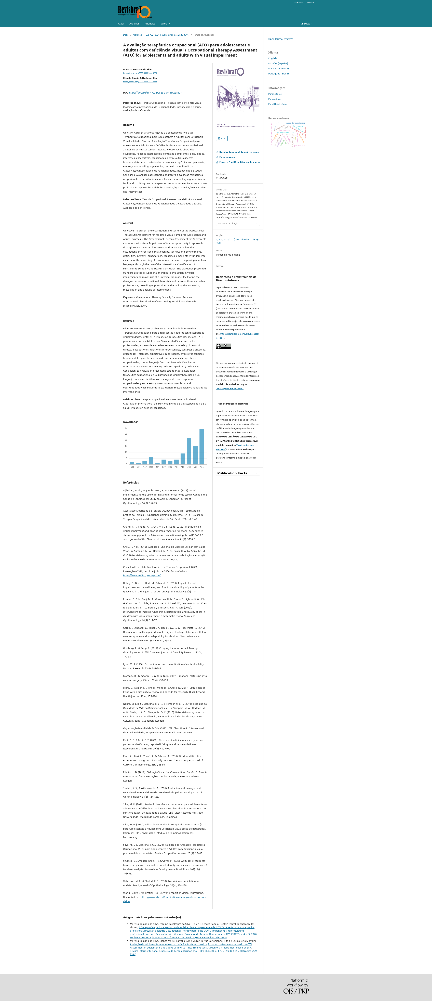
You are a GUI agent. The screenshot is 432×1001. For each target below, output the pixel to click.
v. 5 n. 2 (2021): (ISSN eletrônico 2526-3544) (167, 34)
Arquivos (134, 23)
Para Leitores (274, 93)
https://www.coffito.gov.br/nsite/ (142, 575)
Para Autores (274, 98)
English (272, 58)
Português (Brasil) (278, 73)
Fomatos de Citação (228, 223)
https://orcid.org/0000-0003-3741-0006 (140, 82)
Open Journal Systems (280, 39)
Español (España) (278, 63)
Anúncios (150, 23)
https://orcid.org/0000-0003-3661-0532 (140, 73)
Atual (121, 23)
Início (126, 34)
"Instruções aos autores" (230, 388)
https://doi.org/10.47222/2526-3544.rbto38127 (155, 92)
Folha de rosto (227, 157)
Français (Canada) (278, 68)
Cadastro (298, 2)
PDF (223, 138)
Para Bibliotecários (277, 104)
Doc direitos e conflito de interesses (239, 151)
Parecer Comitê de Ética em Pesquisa (239, 162)
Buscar (307, 23)
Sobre (164, 23)
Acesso (310, 2)
